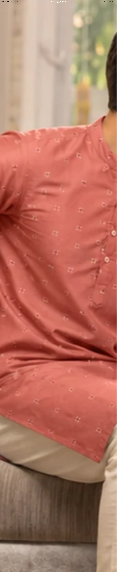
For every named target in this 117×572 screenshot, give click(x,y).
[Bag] (107, 2)
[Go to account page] (112, 2)
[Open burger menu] (115, 2)
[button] (107, 2)
